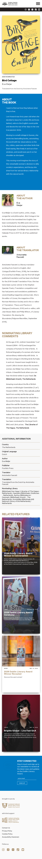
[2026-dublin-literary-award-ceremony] (21, 605)
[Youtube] (32, 9)
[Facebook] (29, 9)
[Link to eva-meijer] (7, 200)
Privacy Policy (7, 831)
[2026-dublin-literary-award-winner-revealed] (21, 664)
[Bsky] (39, 9)
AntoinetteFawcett (22, 255)
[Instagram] (26, 9)
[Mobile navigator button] (38, 3)
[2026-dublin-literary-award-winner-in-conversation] (21, 545)
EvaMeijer (19, 204)
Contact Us (6, 828)
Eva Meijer (7, 84)
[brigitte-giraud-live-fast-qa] (21, 723)
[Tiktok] (36, 9)
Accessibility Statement (10, 837)
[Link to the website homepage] (14, 3)
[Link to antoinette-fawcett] (7, 250)
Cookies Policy (7, 834)
